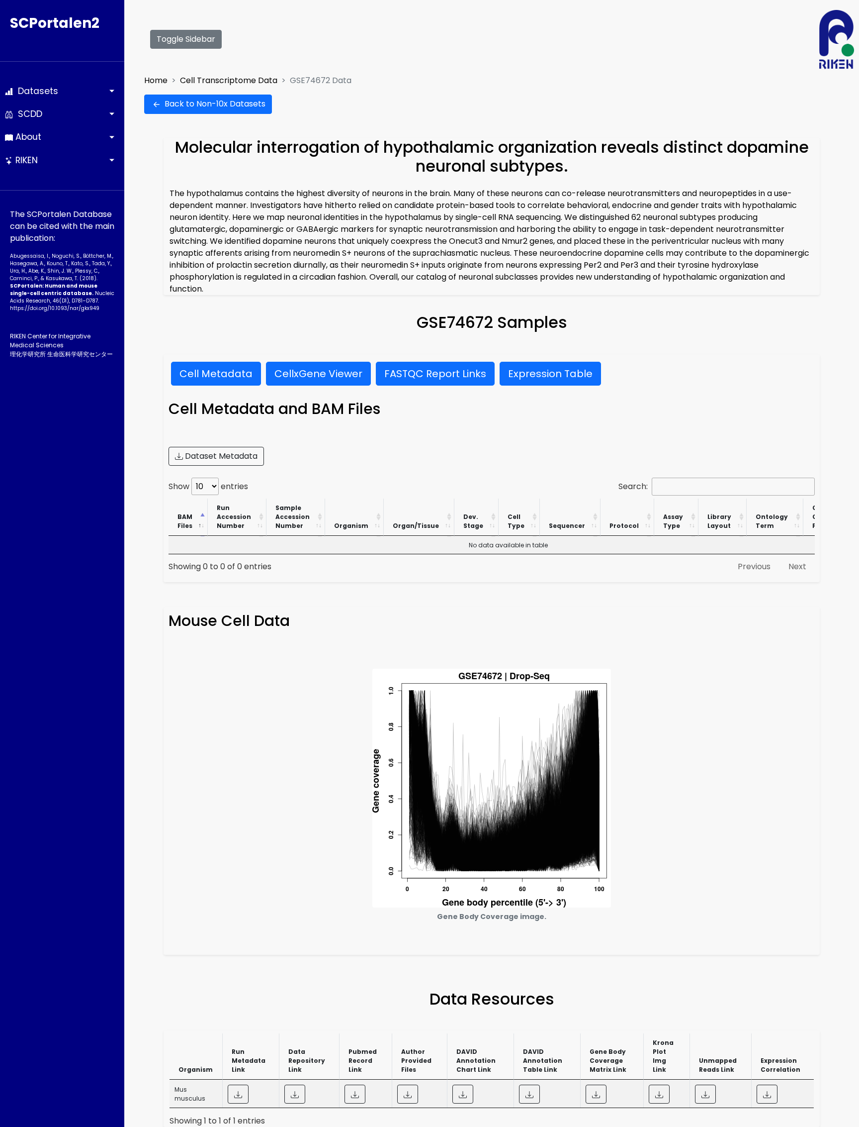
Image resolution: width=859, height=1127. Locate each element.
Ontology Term (772, 521)
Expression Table (550, 374)
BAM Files (184, 521)
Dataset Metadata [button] (220, 456)
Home (156, 80)
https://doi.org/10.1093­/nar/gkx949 (54, 308)
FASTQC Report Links (435, 374)
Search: (633, 486)
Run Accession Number (234, 517)
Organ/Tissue (416, 525)
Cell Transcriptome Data (228, 80)
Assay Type (673, 521)
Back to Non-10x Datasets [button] (214, 103)
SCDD (27, 114)
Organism (351, 525)
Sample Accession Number (292, 517)
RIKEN (25, 160)
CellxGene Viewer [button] (318, 374)
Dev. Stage (473, 521)
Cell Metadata (216, 374)
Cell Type (516, 521)
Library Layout (719, 521)
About (27, 137)
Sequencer (567, 525)
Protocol (624, 525)
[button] (238, 1094)
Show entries (208, 486)
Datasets (35, 91)
